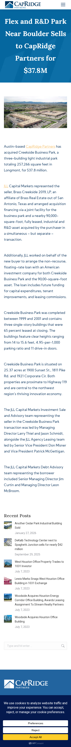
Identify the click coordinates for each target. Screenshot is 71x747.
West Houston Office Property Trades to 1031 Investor (39, 564)
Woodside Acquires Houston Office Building (36, 619)
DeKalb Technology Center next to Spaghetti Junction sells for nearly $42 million (39, 545)
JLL (6, 186)
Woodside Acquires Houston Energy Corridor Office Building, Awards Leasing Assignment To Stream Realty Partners (39, 600)
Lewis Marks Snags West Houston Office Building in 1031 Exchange (39, 581)
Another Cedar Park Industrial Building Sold (38, 525)
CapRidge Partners (40, 146)
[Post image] (8, 525)
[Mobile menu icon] (63, 5)
